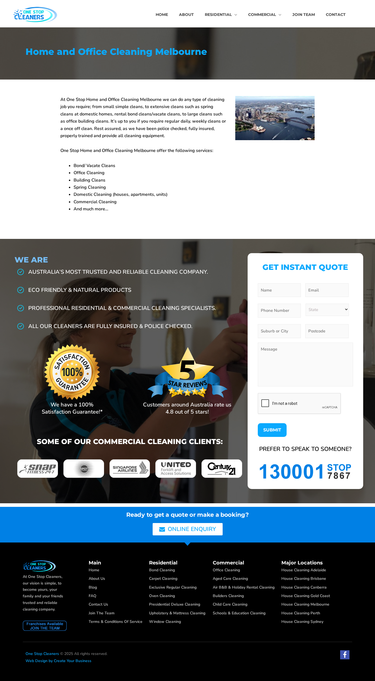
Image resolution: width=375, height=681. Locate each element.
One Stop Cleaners (42, 653)
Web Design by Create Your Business (58, 660)
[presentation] (299, 403)
